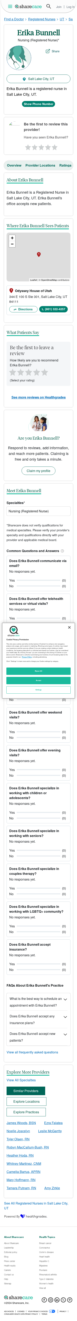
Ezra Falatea (53, 1122)
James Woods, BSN (21, 1122)
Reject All (38, 671)
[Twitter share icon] (63, 1301)
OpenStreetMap (49, 279)
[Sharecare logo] (38, 1297)
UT (62, 19)
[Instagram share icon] (50, 1301)
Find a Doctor (14, 19)
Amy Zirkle (52, 1188)
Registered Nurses (41, 19)
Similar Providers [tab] (25, 1090)
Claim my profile (38, 470)
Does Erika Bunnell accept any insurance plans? (32, 1019)
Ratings (65, 165)
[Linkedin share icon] (57, 1301)
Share (56, 51)
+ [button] (12, 237)
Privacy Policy (27, 657)
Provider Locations (40, 165)
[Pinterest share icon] (70, 1301)
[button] (61, 550)
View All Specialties (21, 1080)
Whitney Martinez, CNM (24, 1163)
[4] (47, 146)
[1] (27, 146)
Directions (25, 309)
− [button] (12, 244)
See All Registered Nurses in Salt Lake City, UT (36, 1205)
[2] (34, 146)
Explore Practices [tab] (26, 1112)
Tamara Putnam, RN (21, 1188)
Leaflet (33, 279)
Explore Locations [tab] (26, 1101)
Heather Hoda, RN (20, 1155)
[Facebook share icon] (44, 1301)
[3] (41, 146)
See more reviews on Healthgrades (38, 397)
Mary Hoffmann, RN (21, 1179)
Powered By (12, 1216)
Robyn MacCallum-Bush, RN (28, 1147)
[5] (54, 146)
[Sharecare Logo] (28, 6)
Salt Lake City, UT (40, 78)
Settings (39, 690)
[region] (38, 660)
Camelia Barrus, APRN (23, 1171)
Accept (38, 680)
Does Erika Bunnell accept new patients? (32, 1037)
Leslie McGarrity (50, 1131)
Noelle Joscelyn (18, 1131)
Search (48, 6)
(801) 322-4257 (55, 309)
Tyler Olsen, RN (18, 1139)
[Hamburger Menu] (11, 6)
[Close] (69, 627)
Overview (14, 165)
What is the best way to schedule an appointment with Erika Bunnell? (36, 1002)
